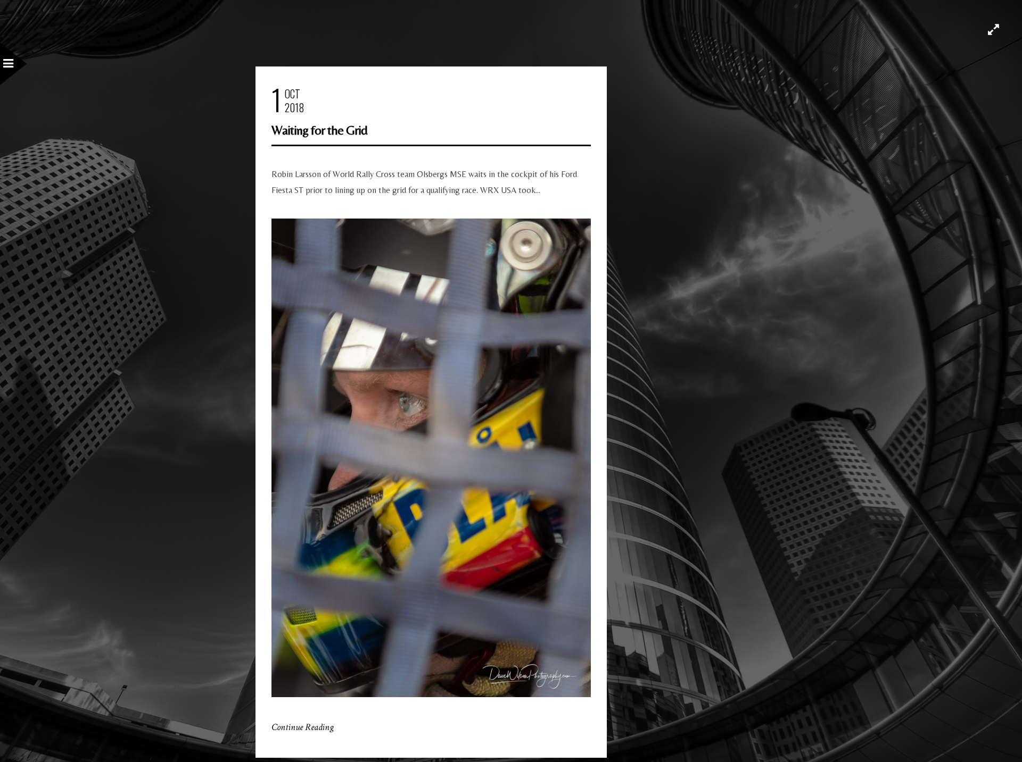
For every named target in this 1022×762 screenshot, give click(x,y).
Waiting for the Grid (319, 130)
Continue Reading (302, 727)
